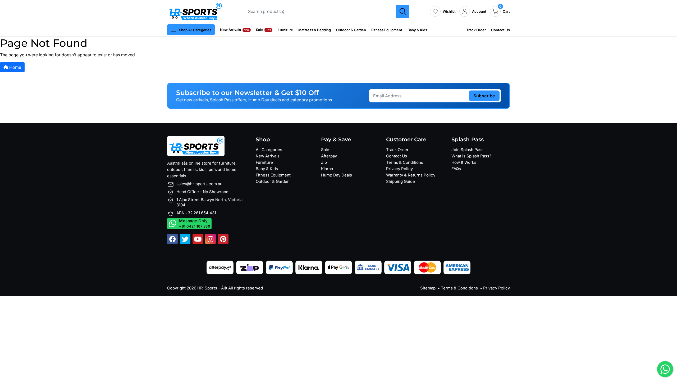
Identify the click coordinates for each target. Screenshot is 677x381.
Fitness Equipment (386, 30)
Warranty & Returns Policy (410, 175)
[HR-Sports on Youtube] (198, 239)
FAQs (456, 168)
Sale (263, 30)
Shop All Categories (195, 30)
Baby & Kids (417, 30)
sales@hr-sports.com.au (199, 183)
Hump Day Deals (336, 175)
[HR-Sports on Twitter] (185, 239)
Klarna (327, 168)
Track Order (476, 30)
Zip (324, 162)
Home (14, 67)
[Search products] (402, 11)
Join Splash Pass (467, 149)
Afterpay (329, 155)
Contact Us (500, 30)
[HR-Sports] (194, 10)
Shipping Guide (400, 181)
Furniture (285, 30)
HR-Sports (207, 288)
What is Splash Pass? (471, 155)
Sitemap (428, 288)
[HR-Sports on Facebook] (172, 239)
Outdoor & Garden (351, 30)
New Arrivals (234, 30)
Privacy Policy (399, 168)
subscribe (484, 95)
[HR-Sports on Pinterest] (223, 239)
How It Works (463, 162)
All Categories (269, 149)
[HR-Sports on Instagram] (210, 239)
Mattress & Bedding (314, 30)
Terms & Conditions (404, 162)
